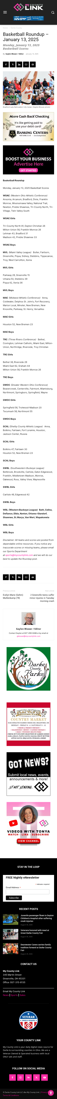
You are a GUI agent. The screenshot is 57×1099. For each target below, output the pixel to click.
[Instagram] (20, 1077)
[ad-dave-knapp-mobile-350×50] (28, 22)
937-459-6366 (30, 633)
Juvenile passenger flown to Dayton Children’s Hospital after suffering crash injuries (37, 918)
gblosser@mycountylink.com (28, 636)
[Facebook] (6, 64)
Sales (22, 995)
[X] (12, 64)
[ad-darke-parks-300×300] (28, 689)
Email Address (13, 887)
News (6, 995)
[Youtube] (44, 1077)
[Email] (26, 64)
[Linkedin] (19, 64)
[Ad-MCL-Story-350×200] (28, 176)
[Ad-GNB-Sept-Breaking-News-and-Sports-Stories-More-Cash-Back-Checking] (28, 143)
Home (5, 28)
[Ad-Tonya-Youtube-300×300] (28, 844)
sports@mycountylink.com (19, 555)
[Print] (33, 64)
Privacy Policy (46, 1092)
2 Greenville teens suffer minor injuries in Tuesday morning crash (42, 598)
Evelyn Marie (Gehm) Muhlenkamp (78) (13, 596)
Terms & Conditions (11, 1095)
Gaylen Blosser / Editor (15, 54)
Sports (14, 995)
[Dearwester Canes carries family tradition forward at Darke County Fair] (10, 948)
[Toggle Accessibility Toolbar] (51, 1093)
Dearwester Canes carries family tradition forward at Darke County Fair (36, 947)
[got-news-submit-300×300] (28, 795)
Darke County (16, 28)
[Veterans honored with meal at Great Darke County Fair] (10, 934)
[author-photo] (28, 625)
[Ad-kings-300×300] (28, 745)
